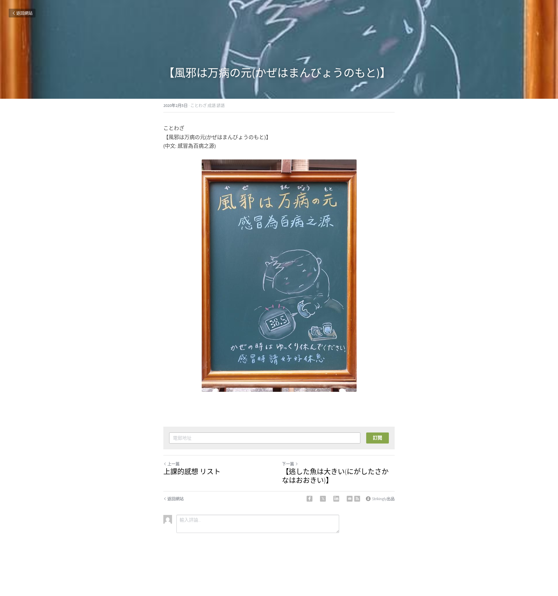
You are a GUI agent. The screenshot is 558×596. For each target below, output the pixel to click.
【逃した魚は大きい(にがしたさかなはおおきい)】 (335, 476)
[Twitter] (323, 499)
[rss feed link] (357, 499)
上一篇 (173, 463)
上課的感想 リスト (192, 471)
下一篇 (288, 463)
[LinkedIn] (336, 499)
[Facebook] (309, 499)
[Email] (350, 499)
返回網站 (24, 13)
